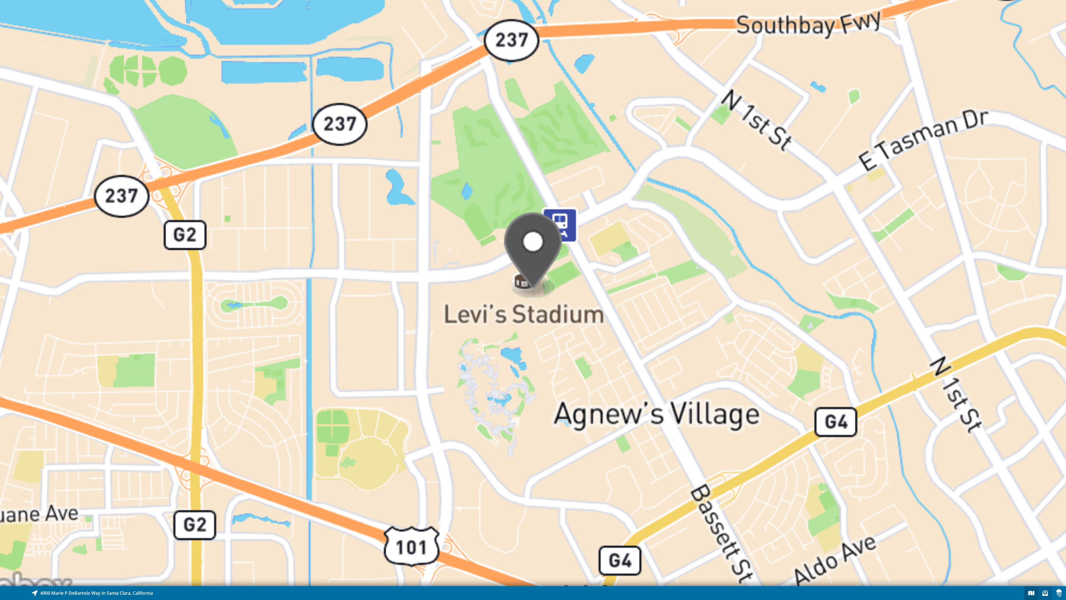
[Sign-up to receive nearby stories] (1045, 593)
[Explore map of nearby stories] (533, 293)
